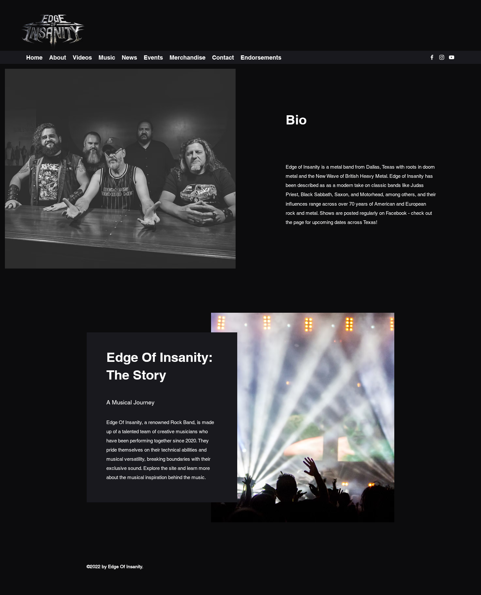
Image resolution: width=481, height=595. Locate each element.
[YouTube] (451, 57)
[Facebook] (432, 57)
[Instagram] (441, 57)
